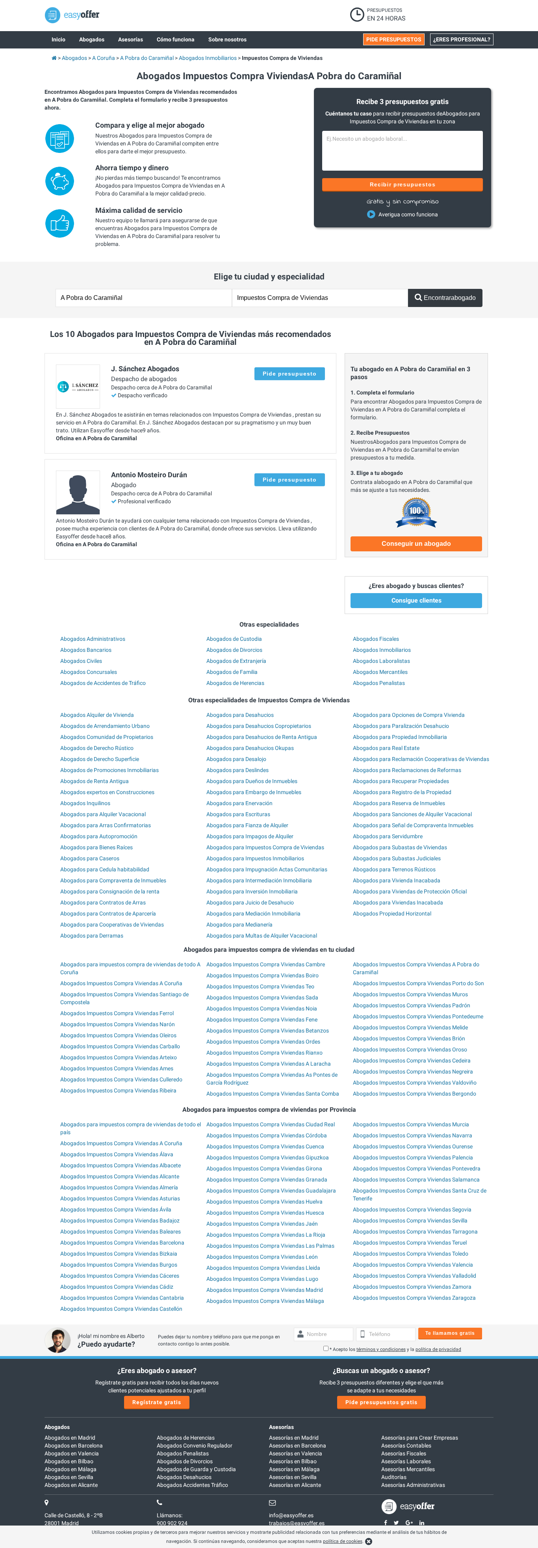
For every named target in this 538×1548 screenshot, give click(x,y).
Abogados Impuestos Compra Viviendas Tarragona (415, 1231)
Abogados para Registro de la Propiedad (402, 792)
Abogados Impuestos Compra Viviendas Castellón (121, 1309)
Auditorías (393, 1477)
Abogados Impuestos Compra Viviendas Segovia (412, 1209)
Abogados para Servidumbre (388, 836)
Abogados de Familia (232, 672)
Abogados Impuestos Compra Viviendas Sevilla (410, 1220)
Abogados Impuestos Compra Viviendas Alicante (119, 1176)
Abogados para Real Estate (386, 748)
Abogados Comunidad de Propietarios (106, 737)
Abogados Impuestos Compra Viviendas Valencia (413, 1264)
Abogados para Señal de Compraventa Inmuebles (413, 825)
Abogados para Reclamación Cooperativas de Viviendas (421, 759)
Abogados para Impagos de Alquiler (249, 836)
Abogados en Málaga (70, 1469)
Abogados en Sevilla (69, 1477)
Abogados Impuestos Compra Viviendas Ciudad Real (270, 1124)
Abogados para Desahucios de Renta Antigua (261, 737)
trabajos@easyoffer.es (297, 1523)
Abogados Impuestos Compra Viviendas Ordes (263, 1041)
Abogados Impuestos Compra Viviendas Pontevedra (416, 1168)
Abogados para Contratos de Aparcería (108, 913)
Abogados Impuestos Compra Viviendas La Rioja (265, 1235)
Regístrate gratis (156, 1402)
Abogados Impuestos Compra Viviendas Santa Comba (272, 1093)
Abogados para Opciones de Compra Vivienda (409, 715)
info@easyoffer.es (291, 1515)
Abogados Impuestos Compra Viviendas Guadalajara (271, 1190)
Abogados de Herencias (235, 683)
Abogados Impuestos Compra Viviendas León (262, 1257)
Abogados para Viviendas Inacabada (398, 902)
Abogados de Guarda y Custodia (196, 1469)
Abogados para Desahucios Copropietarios (258, 726)
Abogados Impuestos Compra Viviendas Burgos (118, 1264)
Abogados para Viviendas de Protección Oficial (410, 891)
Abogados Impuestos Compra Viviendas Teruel (410, 1242)
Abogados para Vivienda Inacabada (396, 880)
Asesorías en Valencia (295, 1453)
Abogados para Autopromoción (98, 836)
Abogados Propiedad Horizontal (392, 913)
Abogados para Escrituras (238, 814)
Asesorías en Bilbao (293, 1461)
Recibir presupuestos (403, 184)
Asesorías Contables (406, 1445)
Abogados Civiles (81, 661)
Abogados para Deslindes (237, 770)
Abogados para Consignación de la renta (110, 891)
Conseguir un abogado (416, 543)
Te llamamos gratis (450, 1333)
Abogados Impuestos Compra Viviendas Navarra (412, 1135)
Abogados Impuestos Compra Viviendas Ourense (413, 1146)
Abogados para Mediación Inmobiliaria (253, 913)
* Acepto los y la (395, 1349)
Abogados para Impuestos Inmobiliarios (255, 858)
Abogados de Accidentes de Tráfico (103, 683)
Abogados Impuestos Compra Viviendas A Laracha (268, 1064)
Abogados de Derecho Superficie (99, 759)
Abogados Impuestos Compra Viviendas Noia (261, 1008)
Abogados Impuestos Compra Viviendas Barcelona (122, 1242)
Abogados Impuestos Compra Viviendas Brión (409, 1038)
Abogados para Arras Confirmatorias (105, 825)
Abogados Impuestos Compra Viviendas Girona (264, 1168)
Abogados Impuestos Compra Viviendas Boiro (262, 975)
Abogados (57, 1427)
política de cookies (342, 1541)
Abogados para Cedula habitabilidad (104, 869)
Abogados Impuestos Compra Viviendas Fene (261, 1019)
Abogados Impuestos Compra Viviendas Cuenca (265, 1146)
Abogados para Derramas (91, 935)
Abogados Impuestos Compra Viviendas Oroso (410, 1049)
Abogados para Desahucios (240, 715)
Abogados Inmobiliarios (382, 650)
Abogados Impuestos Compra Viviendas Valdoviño (415, 1082)
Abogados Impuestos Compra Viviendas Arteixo (118, 1057)
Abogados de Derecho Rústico (97, 748)
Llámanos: (169, 1515)
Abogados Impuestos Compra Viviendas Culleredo (121, 1079)
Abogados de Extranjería (236, 661)
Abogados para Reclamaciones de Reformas (407, 770)
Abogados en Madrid (70, 1438)
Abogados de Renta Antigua (94, 781)
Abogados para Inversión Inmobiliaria (252, 891)
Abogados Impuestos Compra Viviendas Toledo (410, 1253)
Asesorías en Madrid (294, 1438)
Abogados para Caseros (89, 858)
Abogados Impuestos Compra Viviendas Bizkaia (118, 1253)
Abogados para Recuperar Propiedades (401, 781)
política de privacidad (438, 1349)
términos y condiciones (381, 1349)
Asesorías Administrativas (413, 1485)
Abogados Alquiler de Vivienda (97, 715)
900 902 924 (172, 1523)
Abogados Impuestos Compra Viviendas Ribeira (118, 1090)
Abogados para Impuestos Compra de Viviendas (265, 847)
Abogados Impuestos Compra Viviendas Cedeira (412, 1060)
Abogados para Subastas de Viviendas (400, 847)
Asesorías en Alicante (295, 1485)
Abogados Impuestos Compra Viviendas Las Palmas (270, 1246)
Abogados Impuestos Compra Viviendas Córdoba (266, 1135)
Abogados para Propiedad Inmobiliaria (400, 737)
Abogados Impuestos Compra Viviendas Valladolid (414, 1276)
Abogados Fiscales (376, 639)
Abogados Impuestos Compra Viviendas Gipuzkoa (267, 1157)
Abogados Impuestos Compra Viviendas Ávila (115, 1209)
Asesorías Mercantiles (408, 1469)
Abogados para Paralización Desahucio (401, 726)
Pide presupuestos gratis (381, 1402)
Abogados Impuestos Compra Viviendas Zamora (412, 1287)
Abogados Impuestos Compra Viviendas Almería (119, 1187)
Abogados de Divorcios (234, 650)
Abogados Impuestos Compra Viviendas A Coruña (121, 983)
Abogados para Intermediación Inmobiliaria (259, 880)
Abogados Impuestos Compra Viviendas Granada (266, 1179)
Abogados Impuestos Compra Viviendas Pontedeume (418, 1016)
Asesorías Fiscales (403, 1453)
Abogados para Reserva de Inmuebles (399, 803)
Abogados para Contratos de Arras (103, 902)
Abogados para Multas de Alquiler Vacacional (261, 935)
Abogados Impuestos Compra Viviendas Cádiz (116, 1287)
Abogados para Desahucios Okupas (250, 748)
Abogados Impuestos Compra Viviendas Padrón (411, 1005)
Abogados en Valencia (72, 1453)
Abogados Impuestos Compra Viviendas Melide (410, 1027)
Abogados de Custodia (234, 639)
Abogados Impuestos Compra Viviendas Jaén (262, 1224)
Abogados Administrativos (92, 639)
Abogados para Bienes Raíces (96, 847)
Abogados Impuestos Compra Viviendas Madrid (264, 1290)
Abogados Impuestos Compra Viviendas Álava (116, 1154)
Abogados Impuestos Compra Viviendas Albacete (120, 1165)
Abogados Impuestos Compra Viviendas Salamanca (416, 1179)
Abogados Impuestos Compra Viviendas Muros (410, 994)
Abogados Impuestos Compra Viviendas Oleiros (118, 1035)
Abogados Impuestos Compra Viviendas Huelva (264, 1201)
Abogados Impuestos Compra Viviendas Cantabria (122, 1298)
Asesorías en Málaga (294, 1469)
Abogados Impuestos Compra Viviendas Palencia (413, 1157)
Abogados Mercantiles (380, 672)
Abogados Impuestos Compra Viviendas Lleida (263, 1268)
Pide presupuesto (290, 373)
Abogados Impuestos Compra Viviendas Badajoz (120, 1220)
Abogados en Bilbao (69, 1461)
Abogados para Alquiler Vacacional (103, 814)
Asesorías (281, 1427)
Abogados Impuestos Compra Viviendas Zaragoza (414, 1298)
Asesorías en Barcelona (297, 1445)
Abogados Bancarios (85, 650)
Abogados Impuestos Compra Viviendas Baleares (120, 1231)
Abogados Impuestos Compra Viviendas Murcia (411, 1124)
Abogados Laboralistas (381, 661)
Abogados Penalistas (379, 683)
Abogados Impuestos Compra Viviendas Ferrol (117, 1013)
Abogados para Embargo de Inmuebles (253, 792)
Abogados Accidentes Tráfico (192, 1485)
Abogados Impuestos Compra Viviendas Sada (262, 997)
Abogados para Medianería (239, 924)
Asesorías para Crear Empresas (419, 1438)
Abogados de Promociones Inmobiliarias (109, 770)
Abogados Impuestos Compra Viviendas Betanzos (267, 1030)
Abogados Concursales (88, 672)
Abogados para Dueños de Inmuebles (251, 781)
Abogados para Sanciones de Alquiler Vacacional (412, 814)
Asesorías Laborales (406, 1461)
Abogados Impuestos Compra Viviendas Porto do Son (418, 983)
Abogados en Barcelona (74, 1445)
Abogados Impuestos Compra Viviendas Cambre (265, 964)
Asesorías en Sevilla (293, 1477)
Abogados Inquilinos (85, 803)
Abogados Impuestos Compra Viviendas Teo (260, 986)
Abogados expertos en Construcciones (107, 792)
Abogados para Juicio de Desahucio (250, 902)
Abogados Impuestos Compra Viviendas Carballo (120, 1046)
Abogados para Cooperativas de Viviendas (112, 924)
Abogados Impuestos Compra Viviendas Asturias (120, 1198)
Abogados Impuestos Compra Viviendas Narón (117, 1024)
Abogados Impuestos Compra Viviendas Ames (116, 1068)
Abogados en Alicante (71, 1485)
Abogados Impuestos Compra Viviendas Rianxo (264, 1052)
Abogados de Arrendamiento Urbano (105, 726)
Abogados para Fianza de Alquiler (247, 825)
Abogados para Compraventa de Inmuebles (113, 880)
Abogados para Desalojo (236, 759)
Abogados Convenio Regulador (194, 1445)
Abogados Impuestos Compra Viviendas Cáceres (119, 1276)
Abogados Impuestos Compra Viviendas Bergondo (414, 1093)
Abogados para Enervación (239, 803)
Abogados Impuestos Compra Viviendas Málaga (265, 1301)
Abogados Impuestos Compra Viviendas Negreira (413, 1071)
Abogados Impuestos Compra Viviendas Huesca (265, 1212)
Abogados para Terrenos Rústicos (394, 869)
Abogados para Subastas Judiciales (397, 858)
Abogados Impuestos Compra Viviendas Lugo (262, 1279)
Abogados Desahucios (184, 1477)
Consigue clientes (416, 600)
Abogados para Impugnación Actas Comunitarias (266, 869)
